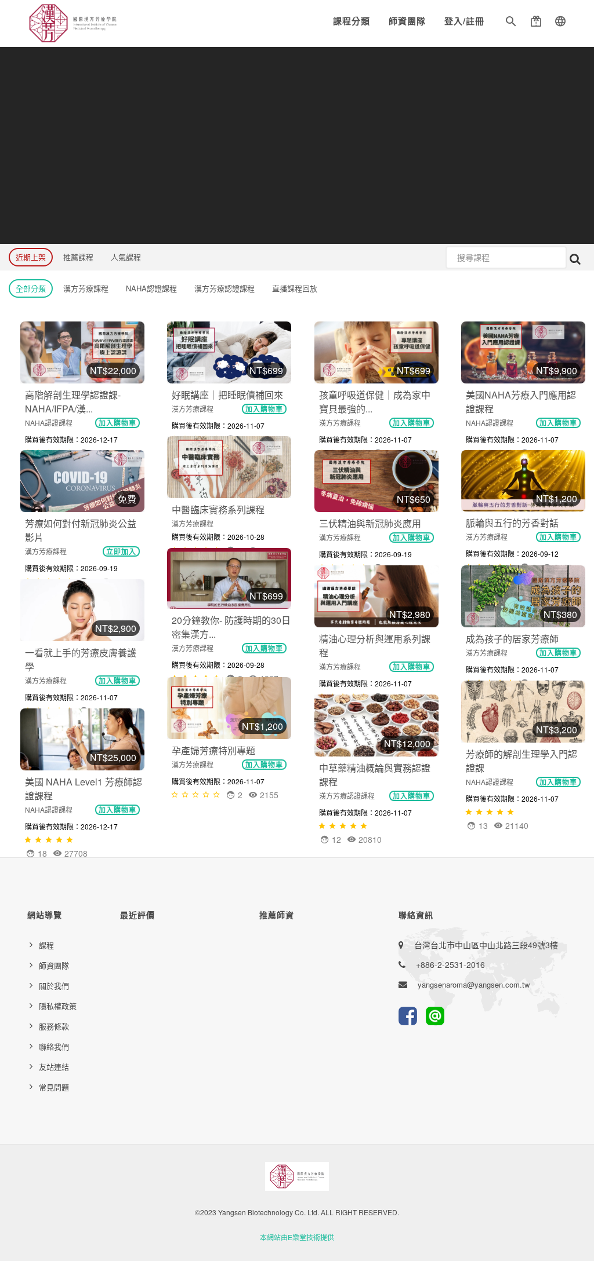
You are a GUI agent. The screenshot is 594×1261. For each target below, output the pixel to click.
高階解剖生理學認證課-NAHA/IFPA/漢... (73, 401)
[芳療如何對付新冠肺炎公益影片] (82, 481)
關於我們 (54, 985)
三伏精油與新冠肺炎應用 (370, 523)
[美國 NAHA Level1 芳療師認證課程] (82, 739)
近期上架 (31, 256)
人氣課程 (126, 256)
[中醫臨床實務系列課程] (229, 467)
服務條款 (54, 1026)
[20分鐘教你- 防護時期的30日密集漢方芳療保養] (229, 578)
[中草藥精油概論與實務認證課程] (376, 725)
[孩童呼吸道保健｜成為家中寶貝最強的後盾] (376, 352)
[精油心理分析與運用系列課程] (376, 596)
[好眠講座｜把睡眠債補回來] (229, 352)
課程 (46, 945)
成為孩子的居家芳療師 (512, 638)
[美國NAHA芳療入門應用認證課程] (523, 352)
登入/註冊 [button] (464, 20)
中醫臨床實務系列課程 (218, 509)
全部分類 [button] (31, 288)
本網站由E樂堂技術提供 (297, 1237)
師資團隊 (407, 20)
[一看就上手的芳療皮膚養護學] (82, 610)
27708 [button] (75, 853)
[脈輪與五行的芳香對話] (523, 480)
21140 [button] (515, 825)
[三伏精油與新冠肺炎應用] (376, 481)
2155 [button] (268, 795)
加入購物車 (117, 423)
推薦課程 (78, 256)
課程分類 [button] (351, 20)
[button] (511, 23)
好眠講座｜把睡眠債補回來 (227, 394)
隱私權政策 (58, 1005)
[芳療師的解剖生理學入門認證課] (523, 712)
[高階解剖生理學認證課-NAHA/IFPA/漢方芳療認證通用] (82, 352)
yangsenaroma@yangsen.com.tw (474, 984)
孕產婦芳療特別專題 (213, 750)
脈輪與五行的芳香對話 (512, 522)
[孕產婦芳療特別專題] (229, 708)
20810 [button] (369, 839)
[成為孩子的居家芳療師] (523, 596)
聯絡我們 (54, 1046)
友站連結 (54, 1066)
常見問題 (54, 1086)
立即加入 (121, 551)
